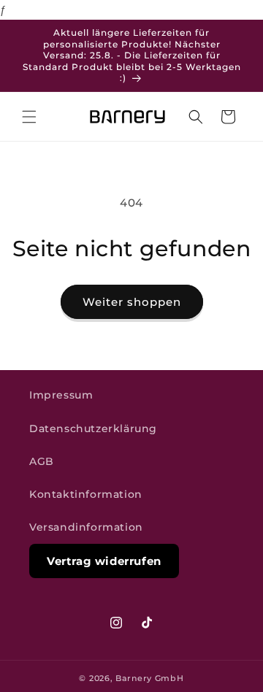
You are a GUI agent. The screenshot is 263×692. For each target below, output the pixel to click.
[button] (29, 117)
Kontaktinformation (85, 494)
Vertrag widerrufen (104, 561)
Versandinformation (86, 527)
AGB (41, 461)
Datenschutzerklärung (93, 428)
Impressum (61, 394)
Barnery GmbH (149, 678)
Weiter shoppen (132, 302)
